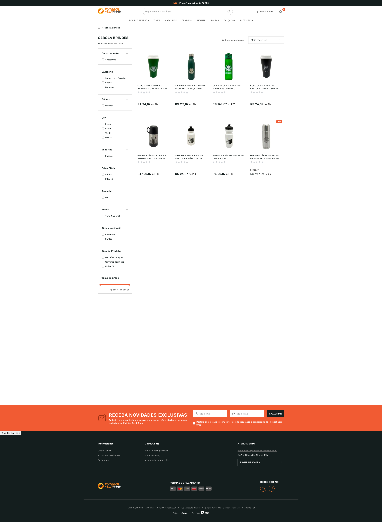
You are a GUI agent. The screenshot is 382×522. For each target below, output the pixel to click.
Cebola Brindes (112, 28)
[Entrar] (265, 11)
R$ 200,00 (123, 290)
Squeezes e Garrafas (115, 78)
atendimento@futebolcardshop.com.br (257, 450)
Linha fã (109, 266)
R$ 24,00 (114, 290)
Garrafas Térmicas (114, 262)
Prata (108, 124)
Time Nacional (112, 216)
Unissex (109, 105)
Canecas (109, 87)
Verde (108, 133)
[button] (115, 53)
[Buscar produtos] (227, 11)
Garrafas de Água (114, 257)
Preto (108, 128)
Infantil (109, 179)
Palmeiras (110, 234)
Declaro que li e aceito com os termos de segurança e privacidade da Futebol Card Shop (239, 423)
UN (106, 197)
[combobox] (188, 11)
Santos (108, 239)
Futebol (109, 156)
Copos (108, 82)
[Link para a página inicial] (99, 28)
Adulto (108, 174)
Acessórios (110, 59)
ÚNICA (108, 137)
